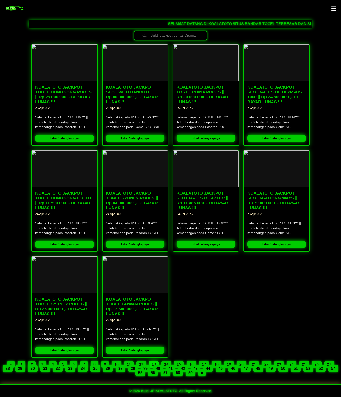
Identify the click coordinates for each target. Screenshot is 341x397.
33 (70, 369)
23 (279, 364)
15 (179, 364)
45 (221, 369)
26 (317, 364)
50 (283, 369)
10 (116, 364)
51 (296, 369)
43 (195, 369)
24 (292, 364)
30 (33, 369)
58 (178, 373)
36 (108, 369)
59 (190, 373)
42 (183, 369)
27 (329, 364)
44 (208, 369)
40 (158, 369)
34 (83, 369)
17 (204, 364)
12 (141, 364)
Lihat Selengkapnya (64, 138)
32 (58, 369)
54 (333, 369)
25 (304, 364)
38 (133, 369)
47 (246, 369)
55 (140, 373)
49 (271, 369)
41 (170, 369)
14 (166, 364)
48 (258, 369)
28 (8, 369)
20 (241, 364)
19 (229, 364)
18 (216, 364)
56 (153, 373)
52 (308, 369)
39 (145, 369)
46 (233, 369)
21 (254, 364)
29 (20, 369)
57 (165, 373)
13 (154, 364)
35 (95, 369)
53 (321, 369)
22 (266, 364)
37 (120, 369)
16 (191, 364)
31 (45, 369)
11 (129, 364)
